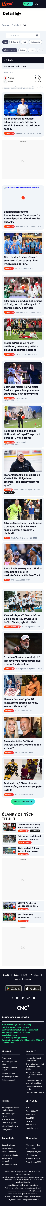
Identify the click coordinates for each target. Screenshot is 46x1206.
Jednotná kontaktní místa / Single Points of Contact (22, 1197)
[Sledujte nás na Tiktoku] (28, 998)
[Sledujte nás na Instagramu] (18, 998)
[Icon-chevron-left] (4, 35)
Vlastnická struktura (30, 1194)
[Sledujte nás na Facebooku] (12, 998)
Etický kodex (11, 1200)
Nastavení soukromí (15, 1194)
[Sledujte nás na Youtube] (34, 998)
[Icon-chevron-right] (42, 35)
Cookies (37, 1191)
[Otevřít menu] (41, 3)
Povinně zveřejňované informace (28, 1200)
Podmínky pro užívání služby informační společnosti (22, 1188)
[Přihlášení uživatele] (36, 3)
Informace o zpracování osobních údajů (19, 1191)
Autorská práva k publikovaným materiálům (23, 1185)
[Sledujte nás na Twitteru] (23, 998)
